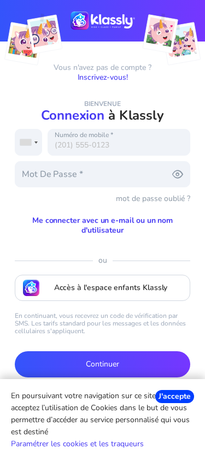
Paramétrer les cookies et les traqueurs (77, 444)
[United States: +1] (28, 142)
